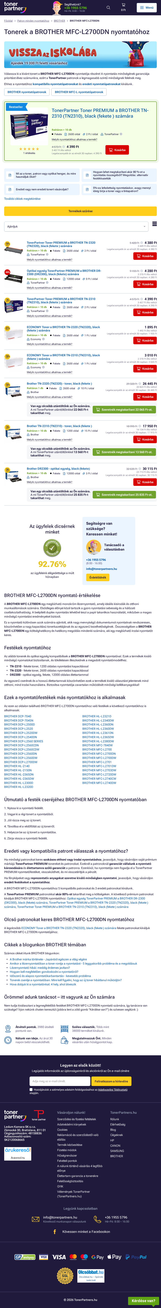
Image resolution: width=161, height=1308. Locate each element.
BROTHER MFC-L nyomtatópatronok (79, 92)
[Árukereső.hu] (17, 1152)
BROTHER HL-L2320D (18, 787)
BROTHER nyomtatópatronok (27, 92)
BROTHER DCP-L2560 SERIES (23, 741)
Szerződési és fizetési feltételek (76, 1119)
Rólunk (114, 1119)
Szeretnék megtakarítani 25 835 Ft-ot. (127, 494)
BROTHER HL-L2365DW (98, 737)
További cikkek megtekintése (22, 198)
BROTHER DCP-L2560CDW (21, 749)
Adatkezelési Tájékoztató (112, 1089)
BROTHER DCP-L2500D (19, 724)
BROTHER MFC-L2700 (97, 749)
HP (112, 1140)
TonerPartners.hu (123, 1113)
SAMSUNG (117, 1151)
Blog (113, 1129)
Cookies (62, 1129)
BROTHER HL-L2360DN (97, 724)
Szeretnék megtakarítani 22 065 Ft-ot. (127, 409)
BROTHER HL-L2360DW (98, 728)
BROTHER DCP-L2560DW (20, 758)
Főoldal (8, 20)
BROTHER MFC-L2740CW (99, 778)
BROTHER (59, 20)
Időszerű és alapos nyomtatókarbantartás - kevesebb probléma (50, 976)
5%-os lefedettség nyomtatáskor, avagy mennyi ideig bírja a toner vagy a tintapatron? (122, 189)
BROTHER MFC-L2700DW (99, 758)
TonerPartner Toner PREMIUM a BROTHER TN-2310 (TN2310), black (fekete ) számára (61, 300)
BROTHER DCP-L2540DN (20, 737)
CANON (115, 1145)
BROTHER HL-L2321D (96, 716)
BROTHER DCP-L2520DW (20, 733)
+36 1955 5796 (75, 8)
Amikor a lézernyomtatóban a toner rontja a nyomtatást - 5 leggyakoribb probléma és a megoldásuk (73, 963)
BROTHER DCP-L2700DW (20, 762)
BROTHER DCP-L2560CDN (21, 745)
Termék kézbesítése (69, 1144)
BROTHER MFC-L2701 (97, 762)
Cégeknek (116, 1135)
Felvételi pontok (67, 1160)
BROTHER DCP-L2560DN (20, 753)
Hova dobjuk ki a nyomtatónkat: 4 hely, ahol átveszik (43, 984)
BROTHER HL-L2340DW (98, 720)
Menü (149, 7)
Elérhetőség (117, 1124)
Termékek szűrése (81, 211)
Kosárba (120, 150)
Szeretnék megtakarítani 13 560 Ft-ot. (127, 452)
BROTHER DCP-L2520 (18, 728)
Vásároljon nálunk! (71, 1113)
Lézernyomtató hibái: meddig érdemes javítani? (40, 967)
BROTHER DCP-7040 (17, 716)
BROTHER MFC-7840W (97, 745)
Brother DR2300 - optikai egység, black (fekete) (58, 468)
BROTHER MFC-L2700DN (99, 753)
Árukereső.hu (18, 1158)
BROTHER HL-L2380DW (98, 741)
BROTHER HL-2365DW (19, 778)
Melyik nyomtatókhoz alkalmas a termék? (74, 139)
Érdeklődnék (98, 577)
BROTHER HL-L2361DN (97, 733)
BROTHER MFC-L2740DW (99, 783)
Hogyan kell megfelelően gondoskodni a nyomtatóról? (44, 971)
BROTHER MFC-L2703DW (99, 770)
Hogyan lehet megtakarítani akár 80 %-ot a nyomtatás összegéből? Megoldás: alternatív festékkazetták (120, 175)
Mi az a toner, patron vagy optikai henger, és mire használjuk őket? (46, 175)
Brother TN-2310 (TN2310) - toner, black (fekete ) (59, 426)
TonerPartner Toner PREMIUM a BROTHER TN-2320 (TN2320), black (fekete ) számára (61, 244)
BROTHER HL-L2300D (18, 783)
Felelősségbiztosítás (70, 1181)
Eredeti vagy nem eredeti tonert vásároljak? (42, 189)
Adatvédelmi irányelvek (71, 1124)
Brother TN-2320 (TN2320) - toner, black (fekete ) (59, 383)
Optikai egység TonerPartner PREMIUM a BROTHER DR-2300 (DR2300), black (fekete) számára (64, 272)
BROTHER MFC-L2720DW (99, 774)
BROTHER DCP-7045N (18, 720)
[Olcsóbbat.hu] (91, 1272)
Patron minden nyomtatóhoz (33, 20)
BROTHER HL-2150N (18, 770)
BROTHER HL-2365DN (19, 774)
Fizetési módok (67, 1150)
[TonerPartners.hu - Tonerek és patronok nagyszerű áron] (15, 7)
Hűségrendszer (67, 1155)
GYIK (60, 1186)
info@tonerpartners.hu (101, 569)
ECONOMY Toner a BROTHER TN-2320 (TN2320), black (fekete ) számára (68, 928)
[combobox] (76, 226)
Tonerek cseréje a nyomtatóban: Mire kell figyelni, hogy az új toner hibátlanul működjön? (66, 980)
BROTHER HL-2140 (17, 766)
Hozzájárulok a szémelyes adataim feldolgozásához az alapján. (78, 1091)
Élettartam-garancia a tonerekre (77, 1176)
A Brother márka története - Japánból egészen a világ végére (48, 959)
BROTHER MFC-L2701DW (99, 766)
